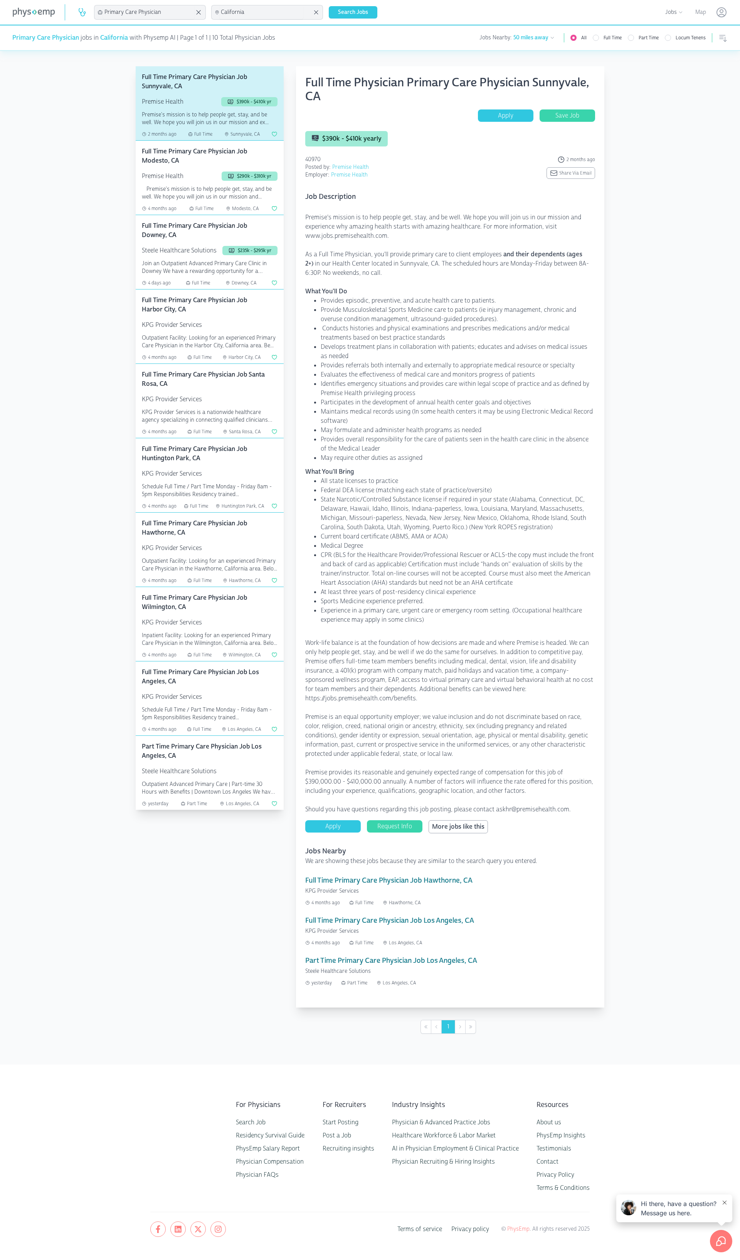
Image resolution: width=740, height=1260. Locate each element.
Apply (505, 115)
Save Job (567, 115)
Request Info (394, 826)
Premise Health (350, 167)
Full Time (613, 38)
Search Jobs (353, 12)
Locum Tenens (691, 38)
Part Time (649, 38)
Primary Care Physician (45, 38)
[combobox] (149, 12)
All (584, 38)
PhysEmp (518, 1229)
